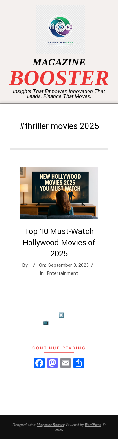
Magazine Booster (50, 424)
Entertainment (62, 273)
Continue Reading (59, 348)
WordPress (93, 424)
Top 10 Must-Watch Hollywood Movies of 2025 (59, 242)
